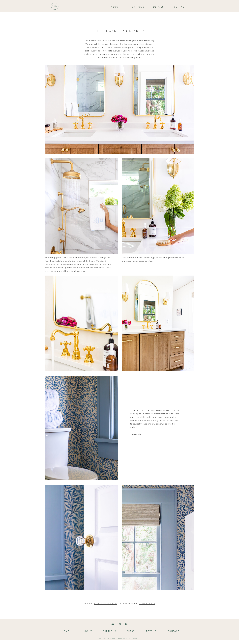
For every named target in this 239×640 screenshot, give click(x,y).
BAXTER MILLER (147, 604)
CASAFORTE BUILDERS (105, 604)
